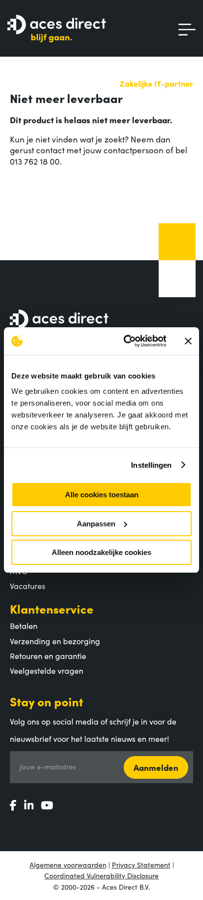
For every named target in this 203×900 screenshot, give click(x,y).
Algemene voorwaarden (68, 864)
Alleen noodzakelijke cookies (101, 552)
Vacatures (27, 585)
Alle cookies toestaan (101, 494)
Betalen (23, 625)
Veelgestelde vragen (46, 670)
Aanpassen (96, 523)
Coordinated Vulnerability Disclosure (101, 875)
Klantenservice (52, 608)
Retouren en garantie (48, 655)
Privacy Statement (141, 864)
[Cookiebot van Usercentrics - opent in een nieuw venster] (126, 341)
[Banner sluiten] (188, 341)
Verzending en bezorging (55, 640)
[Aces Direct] (56, 29)
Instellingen (151, 465)
